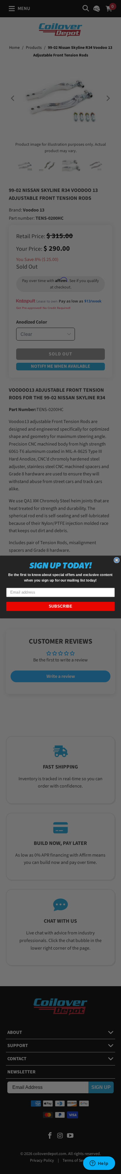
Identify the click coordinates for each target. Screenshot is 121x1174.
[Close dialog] (116, 560)
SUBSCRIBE (60, 606)
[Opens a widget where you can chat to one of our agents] (99, 1163)
